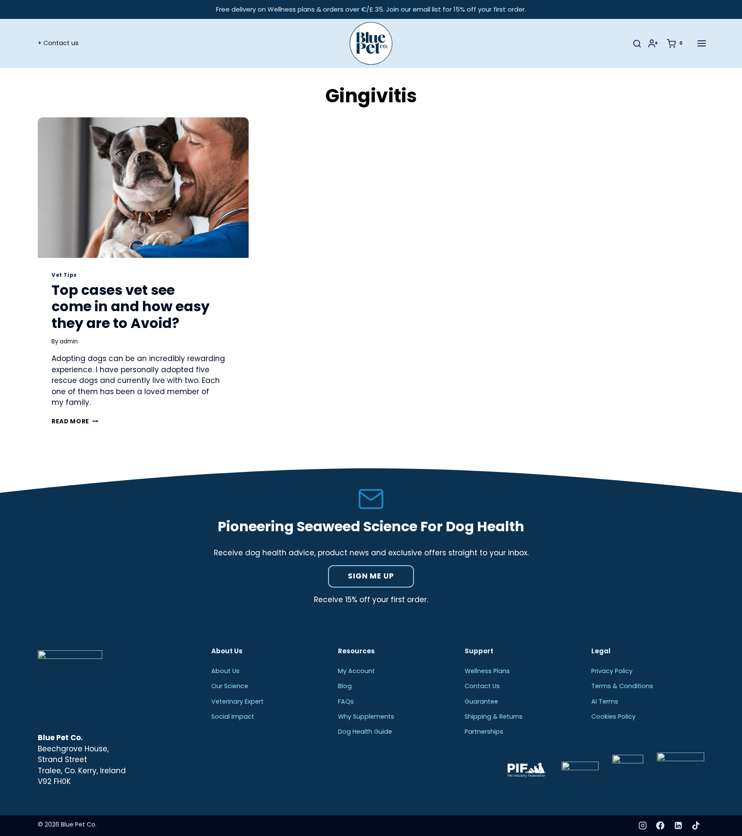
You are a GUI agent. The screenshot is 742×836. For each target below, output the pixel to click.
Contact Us (482, 686)
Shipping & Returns (494, 716)
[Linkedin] (678, 826)
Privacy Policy (612, 671)
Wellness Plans (487, 671)
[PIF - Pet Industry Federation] (526, 770)
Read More (75, 421)
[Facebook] (660, 826)
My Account (356, 671)
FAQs (346, 701)
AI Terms (604, 701)
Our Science (229, 686)
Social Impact (232, 716)
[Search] (637, 43)
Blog (345, 686)
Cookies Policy (613, 716)
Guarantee (481, 701)
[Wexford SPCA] (680, 770)
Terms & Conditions (622, 686)
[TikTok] (696, 826)
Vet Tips (64, 275)
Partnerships (484, 731)
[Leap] (580, 770)
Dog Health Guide (365, 731)
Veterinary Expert (237, 701)
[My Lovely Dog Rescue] (627, 770)
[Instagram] (642, 826)
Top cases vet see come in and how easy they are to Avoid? (131, 306)
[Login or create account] (656, 43)
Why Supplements (366, 716)
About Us (225, 671)
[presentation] (143, 187)
